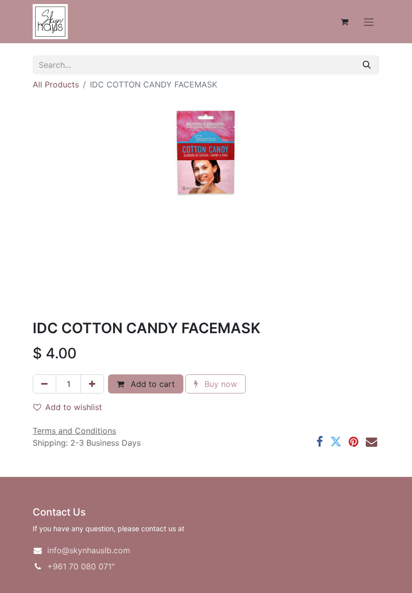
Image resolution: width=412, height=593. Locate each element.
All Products (56, 84)
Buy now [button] (219, 384)
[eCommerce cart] (344, 22)
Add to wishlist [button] (73, 407)
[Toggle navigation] (368, 22)
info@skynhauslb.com (88, 550)
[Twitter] (336, 442)
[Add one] (92, 383)
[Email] (371, 442)
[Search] (366, 64)
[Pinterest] (354, 442)
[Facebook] (320, 442)
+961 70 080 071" (81, 566)
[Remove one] (44, 383)
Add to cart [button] (151, 384)
